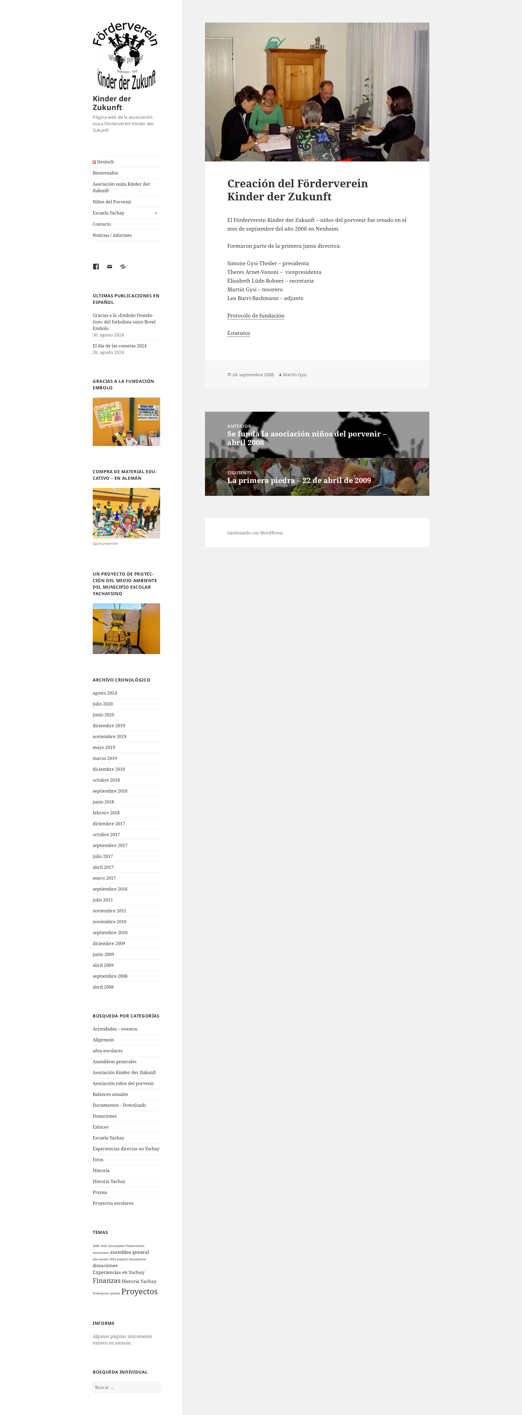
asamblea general (129, 1252)
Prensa (100, 1192)
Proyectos (139, 1291)
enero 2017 (104, 878)
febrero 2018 (106, 813)
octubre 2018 (106, 780)
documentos (137, 1259)
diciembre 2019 (109, 726)
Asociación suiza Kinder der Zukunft (121, 187)
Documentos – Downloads (119, 1105)
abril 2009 (103, 965)
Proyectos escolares (113, 1203)
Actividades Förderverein (126, 1246)
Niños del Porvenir (112, 202)
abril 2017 (103, 867)
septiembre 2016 (110, 889)
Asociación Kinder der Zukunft (124, 1072)
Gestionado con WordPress (255, 533)
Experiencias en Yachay (119, 1272)
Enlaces (100, 1127)
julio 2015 (103, 900)
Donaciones (105, 1116)
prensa (115, 1293)
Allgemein (103, 1040)
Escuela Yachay (108, 213)
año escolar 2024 (104, 1259)
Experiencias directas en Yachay (126, 1149)
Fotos (98, 1160)
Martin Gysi (295, 375)
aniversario (101, 1253)
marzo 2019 (105, 758)
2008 (96, 1246)
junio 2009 (103, 954)
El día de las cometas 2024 (120, 346)
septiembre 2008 (110, 976)
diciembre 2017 (109, 824)
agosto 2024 (105, 693)
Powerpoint (101, 1293)
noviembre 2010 (109, 922)
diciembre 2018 (109, 769)
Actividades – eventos (115, 1029)
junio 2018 (103, 802)
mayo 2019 (104, 747)
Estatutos (238, 333)
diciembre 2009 (109, 943)
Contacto (102, 224)
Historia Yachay (109, 1181)
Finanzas (107, 1280)
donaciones (105, 1265)
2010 (103, 1246)
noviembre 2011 (109, 911)
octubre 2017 (106, 835)
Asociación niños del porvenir (123, 1083)
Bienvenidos (105, 173)
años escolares (108, 1051)
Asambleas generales (114, 1062)
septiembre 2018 (110, 791)
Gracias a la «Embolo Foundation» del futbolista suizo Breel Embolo (124, 321)
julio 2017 (103, 856)
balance (122, 1259)
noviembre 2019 (109, 736)
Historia (101, 1170)
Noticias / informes (112, 235)
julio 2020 (103, 704)
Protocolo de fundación (255, 315)
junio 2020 (103, 715)
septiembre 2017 (110, 845)
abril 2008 (103, 987)
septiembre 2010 (110, 933)
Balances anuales (110, 1094)
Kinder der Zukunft (112, 102)
